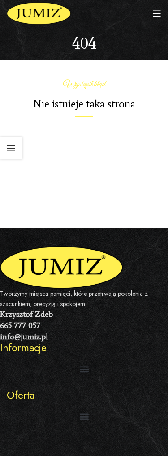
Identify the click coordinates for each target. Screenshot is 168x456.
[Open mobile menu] (157, 13)
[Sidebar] (11, 148)
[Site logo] (39, 13)
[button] (84, 369)
